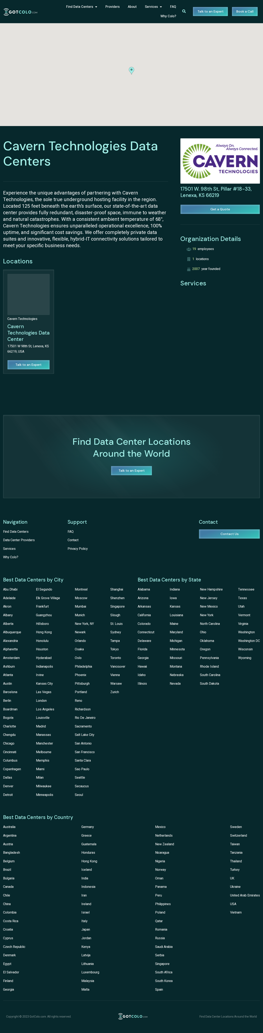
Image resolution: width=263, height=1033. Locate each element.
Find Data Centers (79, 6)
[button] (131, 71)
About (132, 6)
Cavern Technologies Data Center (28, 332)
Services (151, 6)
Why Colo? (168, 16)
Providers (112, 6)
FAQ (173, 6)
